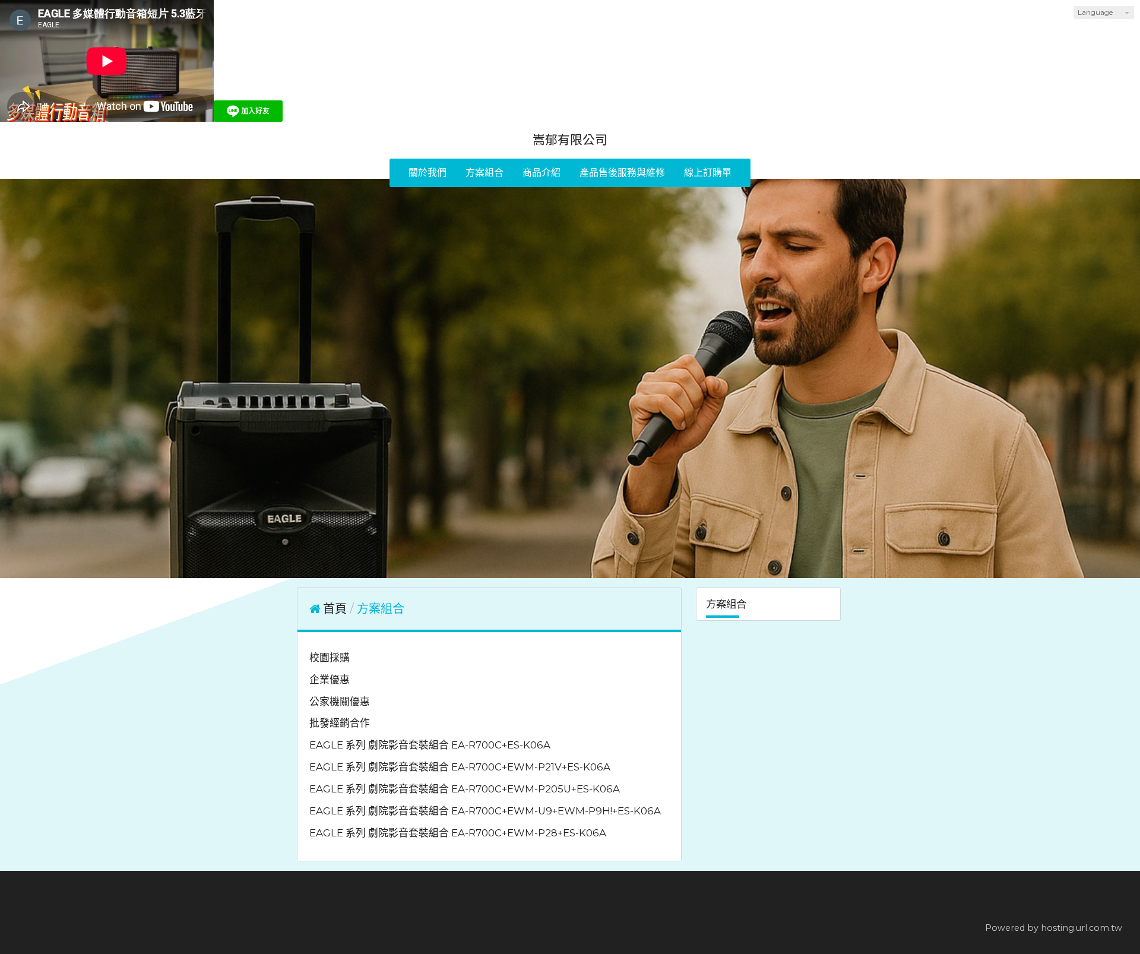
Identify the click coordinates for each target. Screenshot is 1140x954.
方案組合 (380, 609)
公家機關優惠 (339, 701)
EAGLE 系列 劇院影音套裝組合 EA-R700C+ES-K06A (429, 745)
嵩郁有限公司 (570, 139)
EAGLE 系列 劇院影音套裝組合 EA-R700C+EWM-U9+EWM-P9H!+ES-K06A (485, 811)
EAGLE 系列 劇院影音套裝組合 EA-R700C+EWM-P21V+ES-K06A (459, 767)
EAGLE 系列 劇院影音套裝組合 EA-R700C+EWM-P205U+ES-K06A (464, 789)
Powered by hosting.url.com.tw (1053, 928)
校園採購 (329, 658)
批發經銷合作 (339, 723)
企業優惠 (329, 680)
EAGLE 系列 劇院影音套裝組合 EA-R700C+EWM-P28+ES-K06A (457, 833)
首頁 (335, 609)
